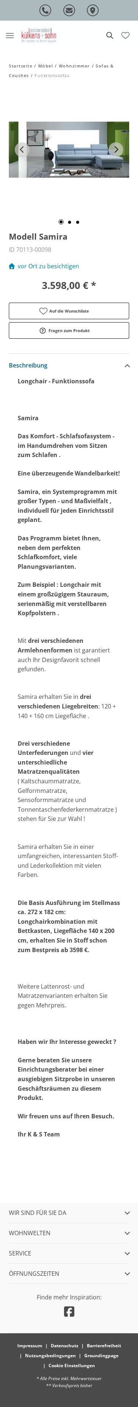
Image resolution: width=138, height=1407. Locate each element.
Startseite (20, 66)
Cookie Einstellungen (72, 1365)
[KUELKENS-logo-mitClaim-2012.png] (38, 35)
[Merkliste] (125, 35)
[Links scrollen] (22, 149)
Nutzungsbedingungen (50, 1355)
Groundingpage (101, 1355)
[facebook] (69, 1311)
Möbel (45, 66)
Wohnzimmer (74, 66)
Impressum (29, 1345)
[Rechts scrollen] (116, 149)
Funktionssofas (52, 75)
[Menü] (9, 35)
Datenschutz (64, 1345)
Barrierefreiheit (104, 1345)
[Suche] (109, 35)
